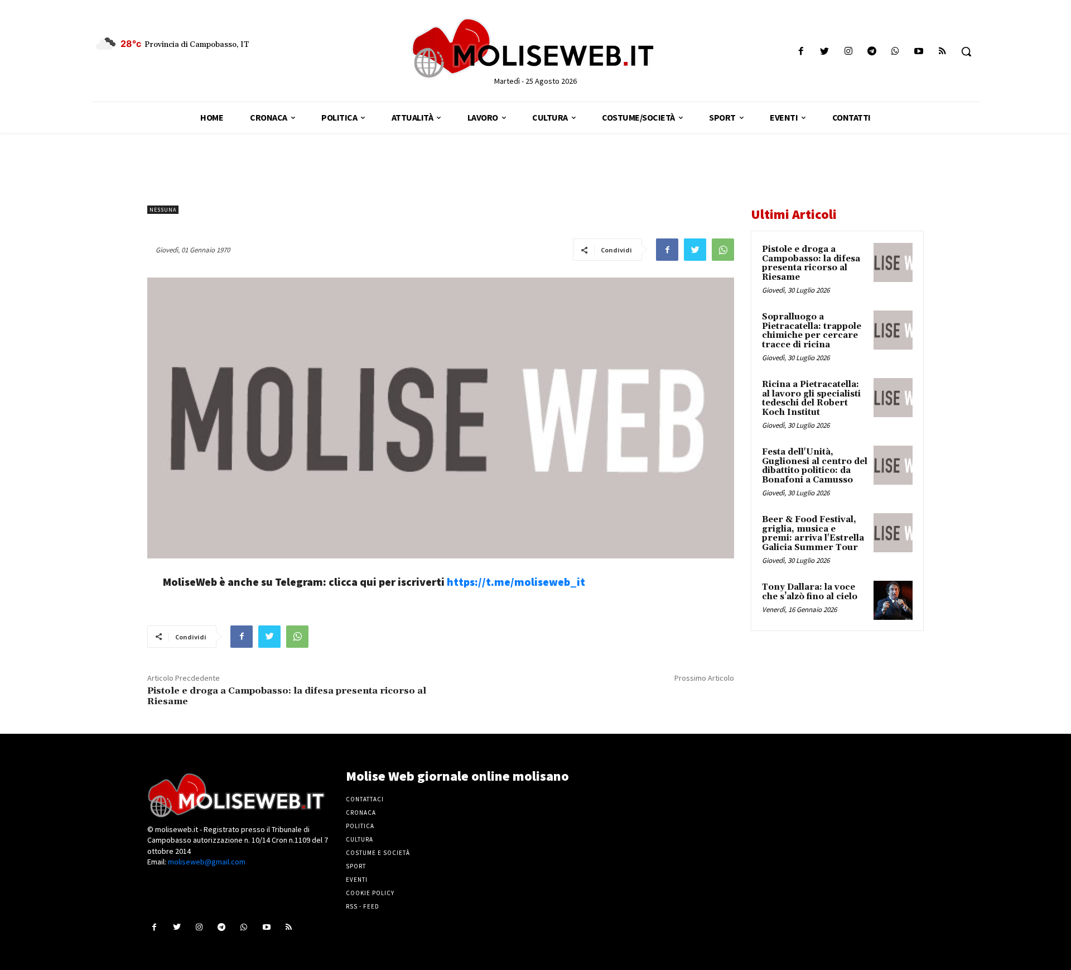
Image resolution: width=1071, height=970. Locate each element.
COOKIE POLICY (370, 893)
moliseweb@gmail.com (206, 862)
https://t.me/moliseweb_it (516, 582)
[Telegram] (871, 51)
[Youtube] (919, 51)
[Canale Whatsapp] (895, 51)
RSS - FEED (362, 906)
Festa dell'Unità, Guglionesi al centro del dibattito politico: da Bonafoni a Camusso (814, 466)
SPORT (356, 866)
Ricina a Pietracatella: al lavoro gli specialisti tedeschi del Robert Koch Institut (811, 398)
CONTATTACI (365, 799)
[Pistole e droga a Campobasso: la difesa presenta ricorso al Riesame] (893, 262)
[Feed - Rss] (942, 51)
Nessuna (162, 209)
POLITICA (360, 826)
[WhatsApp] (723, 249)
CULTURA (359, 839)
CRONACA (361, 812)
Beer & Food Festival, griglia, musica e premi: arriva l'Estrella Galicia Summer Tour (813, 533)
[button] (966, 51)
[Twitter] (824, 51)
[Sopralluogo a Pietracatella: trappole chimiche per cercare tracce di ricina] (893, 330)
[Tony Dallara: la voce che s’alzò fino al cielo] (893, 600)
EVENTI (357, 879)
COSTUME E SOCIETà (378, 853)
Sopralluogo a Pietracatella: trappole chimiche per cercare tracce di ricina (811, 331)
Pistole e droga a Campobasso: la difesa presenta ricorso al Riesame (286, 696)
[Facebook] (801, 51)
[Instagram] (848, 51)
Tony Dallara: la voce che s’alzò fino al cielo (809, 592)
